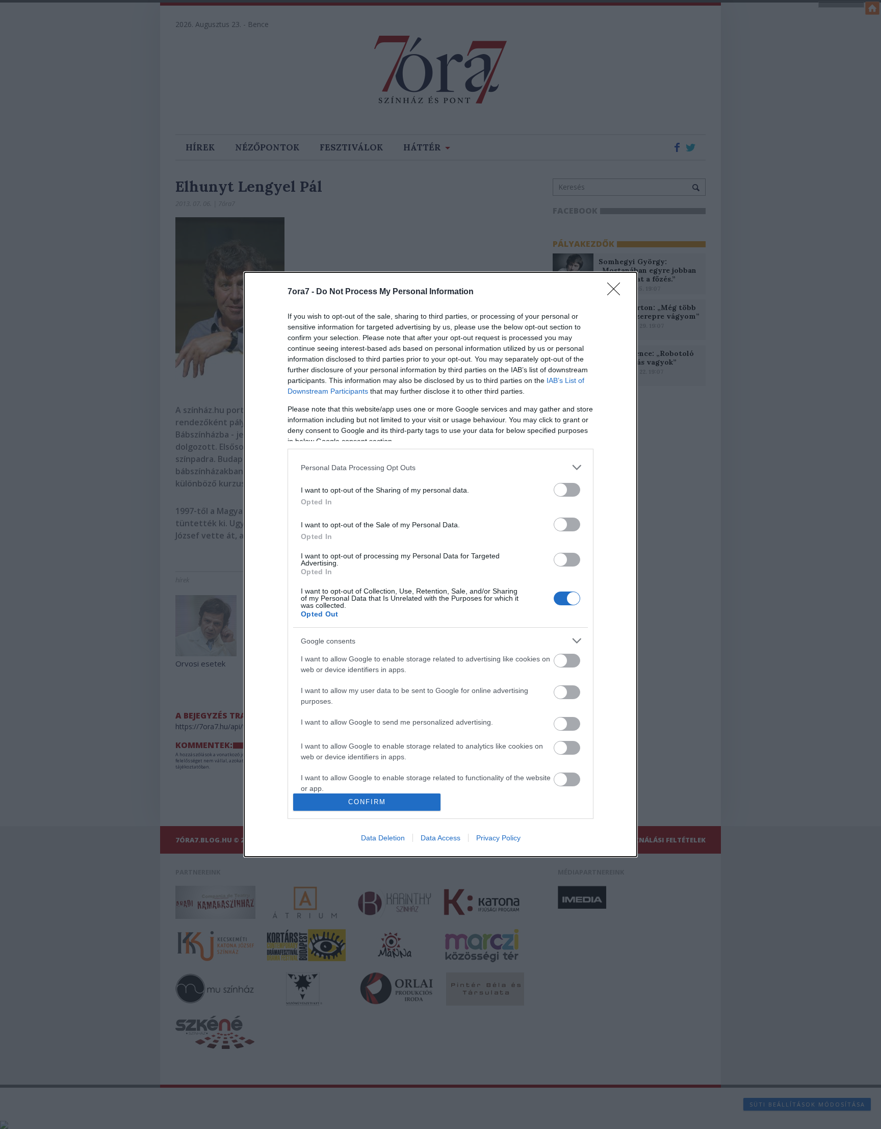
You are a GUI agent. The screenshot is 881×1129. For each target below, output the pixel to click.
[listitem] (440, 467)
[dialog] (440, 564)
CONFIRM (367, 802)
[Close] (617, 292)
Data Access (440, 838)
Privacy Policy (498, 838)
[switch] (567, 490)
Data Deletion (383, 838)
